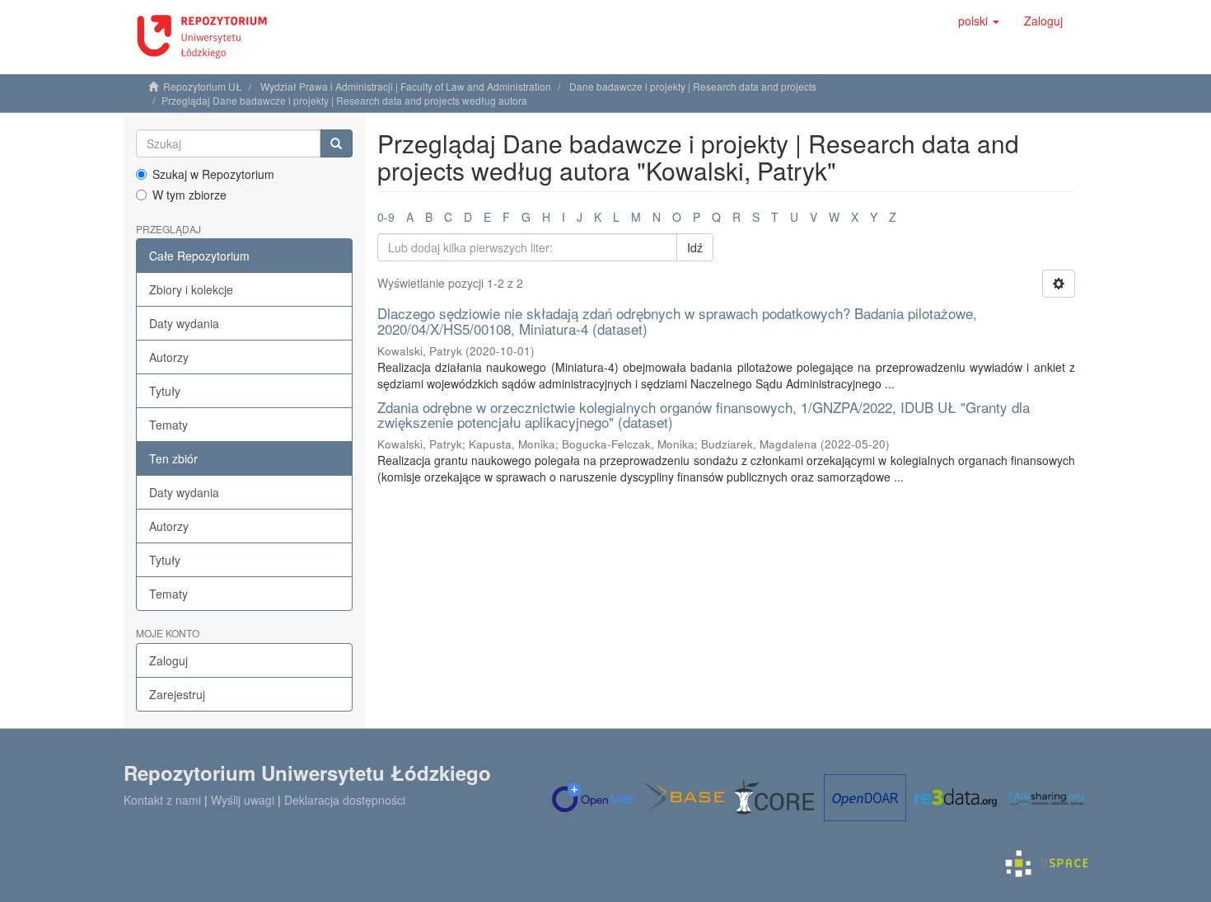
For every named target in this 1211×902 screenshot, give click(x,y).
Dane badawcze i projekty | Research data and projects (692, 86)
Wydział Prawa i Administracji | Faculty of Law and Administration (405, 86)
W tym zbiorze (189, 194)
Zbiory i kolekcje (191, 289)
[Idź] (336, 143)
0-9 (386, 217)
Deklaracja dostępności (344, 800)
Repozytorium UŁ (202, 86)
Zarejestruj (177, 694)
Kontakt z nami (162, 800)
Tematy (168, 424)
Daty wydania (184, 323)
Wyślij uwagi (242, 800)
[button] (979, 20)
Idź (695, 247)
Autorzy (169, 357)
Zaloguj (168, 660)
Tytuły (164, 391)
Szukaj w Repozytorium (213, 174)
